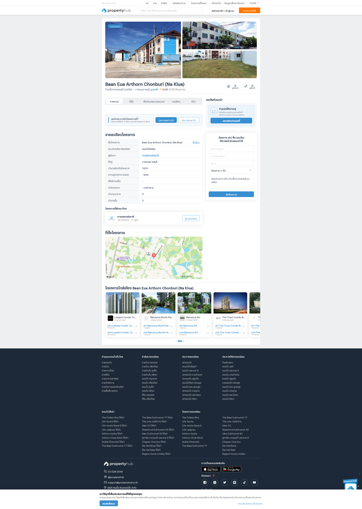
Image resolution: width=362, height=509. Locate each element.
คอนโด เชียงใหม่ (149, 382)
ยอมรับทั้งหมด (108, 503)
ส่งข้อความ (231, 194)
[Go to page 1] (180, 341)
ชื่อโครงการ (114, 142)
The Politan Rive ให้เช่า (113, 417)
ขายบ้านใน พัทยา (149, 374)
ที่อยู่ (110, 161)
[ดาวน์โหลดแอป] (350, 487)
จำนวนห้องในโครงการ (119, 168)
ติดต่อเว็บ (216, 3)
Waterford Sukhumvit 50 (235, 429)
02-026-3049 (115, 471)
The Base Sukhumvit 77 (194, 445)
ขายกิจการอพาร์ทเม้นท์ (112, 386)
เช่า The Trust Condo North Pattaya (229, 325)
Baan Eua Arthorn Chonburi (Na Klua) (144, 83)
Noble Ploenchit (190, 441)
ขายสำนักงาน (108, 382)
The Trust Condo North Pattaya (233, 317)
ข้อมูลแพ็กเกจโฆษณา (234, 3)
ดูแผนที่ (154, 89)
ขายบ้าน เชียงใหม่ (150, 366)
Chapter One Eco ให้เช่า (154, 441)
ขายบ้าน (105, 366)
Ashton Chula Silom (192, 437)
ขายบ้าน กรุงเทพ (150, 362)
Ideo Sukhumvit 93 (232, 433)
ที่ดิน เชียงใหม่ (148, 398)
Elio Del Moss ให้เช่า (151, 445)
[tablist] (154, 101)
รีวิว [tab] (193, 101)
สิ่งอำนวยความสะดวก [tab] (153, 101)
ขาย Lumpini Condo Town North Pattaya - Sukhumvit (121, 332)
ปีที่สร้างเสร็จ (114, 181)
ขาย (155, 3)
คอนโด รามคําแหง (230, 374)
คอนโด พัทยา (148, 390)
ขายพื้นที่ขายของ (110, 390)
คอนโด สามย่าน (229, 390)
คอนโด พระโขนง (230, 394)
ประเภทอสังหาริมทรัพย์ (119, 148)
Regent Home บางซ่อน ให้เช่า (156, 453)
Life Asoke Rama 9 (192, 425)
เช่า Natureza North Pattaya (157, 325)
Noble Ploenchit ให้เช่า (113, 441)
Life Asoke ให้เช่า (110, 421)
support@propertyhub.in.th (123, 482)
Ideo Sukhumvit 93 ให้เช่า (155, 433)
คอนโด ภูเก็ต (148, 386)
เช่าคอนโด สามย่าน (191, 390)
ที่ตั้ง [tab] (131, 101)
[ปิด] (359, 473)
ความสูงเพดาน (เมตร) (118, 174)
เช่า (147, 3)
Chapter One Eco (231, 441)
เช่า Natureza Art (188, 325)
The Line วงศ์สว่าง (231, 421)
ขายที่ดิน (105, 374)
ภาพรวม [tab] (114, 101)
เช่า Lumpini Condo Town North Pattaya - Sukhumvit (121, 325)
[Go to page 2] (183, 341)
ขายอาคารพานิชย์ (110, 378)
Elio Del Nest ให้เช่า (151, 449)
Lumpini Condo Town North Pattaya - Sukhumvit (126, 317)
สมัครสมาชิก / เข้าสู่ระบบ (223, 10)
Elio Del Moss (229, 445)
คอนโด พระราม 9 (190, 370)
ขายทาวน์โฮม (108, 370)
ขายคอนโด (107, 362)
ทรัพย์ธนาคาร (179, 3)
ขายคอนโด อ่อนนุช (231, 382)
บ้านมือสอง (227, 362)
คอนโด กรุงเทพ (149, 378)
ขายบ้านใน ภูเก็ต (149, 370)
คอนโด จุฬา (228, 366)
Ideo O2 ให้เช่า (149, 425)
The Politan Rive (190, 417)
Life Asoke (187, 421)
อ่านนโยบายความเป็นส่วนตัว (250, 503)
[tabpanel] (153, 192)
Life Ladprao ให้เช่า (111, 429)
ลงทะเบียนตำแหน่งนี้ (231, 120)
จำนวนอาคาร (114, 193)
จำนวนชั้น (112, 200)
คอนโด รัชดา (228, 398)
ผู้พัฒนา (112, 155)
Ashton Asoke (189, 433)
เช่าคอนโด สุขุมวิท (190, 378)
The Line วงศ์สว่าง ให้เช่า (154, 421)
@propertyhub (116, 477)
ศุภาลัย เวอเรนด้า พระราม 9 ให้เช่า (158, 437)
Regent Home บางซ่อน (233, 453)
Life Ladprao (188, 429)
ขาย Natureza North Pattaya (157, 332)
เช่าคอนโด (187, 362)
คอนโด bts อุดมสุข (191, 386)
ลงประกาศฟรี (249, 10)
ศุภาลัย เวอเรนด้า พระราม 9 (235, 437)
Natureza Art (193, 317)
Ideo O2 (226, 425)
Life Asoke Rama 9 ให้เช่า (114, 425)
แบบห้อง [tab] (176, 101)
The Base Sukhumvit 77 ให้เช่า (117, 445)
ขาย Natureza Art (188, 332)
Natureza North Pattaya (162, 317)
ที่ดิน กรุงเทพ (148, 394)
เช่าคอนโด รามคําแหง (192, 374)
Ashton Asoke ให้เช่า (112, 433)
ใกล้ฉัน (164, 3)
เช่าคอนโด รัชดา (189, 398)
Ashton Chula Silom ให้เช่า (115, 437)
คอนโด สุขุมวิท (229, 378)
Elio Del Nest (228, 449)
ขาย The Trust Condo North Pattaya (229, 332)
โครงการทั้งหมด (198, 3)
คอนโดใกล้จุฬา (189, 366)
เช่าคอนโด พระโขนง (191, 394)
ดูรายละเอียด (191, 218)
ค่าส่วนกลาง (114, 187)
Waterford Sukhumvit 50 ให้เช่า (158, 429)
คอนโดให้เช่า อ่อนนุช (191, 382)
